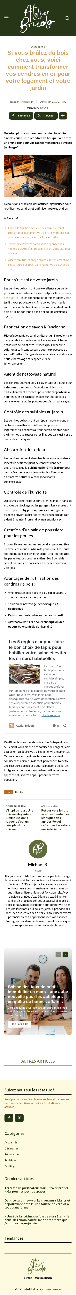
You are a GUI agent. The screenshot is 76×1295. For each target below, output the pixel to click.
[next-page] (65, 954)
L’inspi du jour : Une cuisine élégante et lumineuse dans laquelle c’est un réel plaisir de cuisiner (19, 819)
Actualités (38, 46)
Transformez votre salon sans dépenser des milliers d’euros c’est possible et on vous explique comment (39, 248)
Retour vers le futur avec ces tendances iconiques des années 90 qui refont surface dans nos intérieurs (55, 819)
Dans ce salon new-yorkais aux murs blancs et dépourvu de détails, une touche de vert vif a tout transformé (37, 1203)
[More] (63, 116)
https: (38, 870)
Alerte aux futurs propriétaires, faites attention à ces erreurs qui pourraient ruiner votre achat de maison (40, 264)
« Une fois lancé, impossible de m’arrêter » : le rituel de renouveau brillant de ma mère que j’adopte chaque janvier (36, 1219)
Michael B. (27, 101)
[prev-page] (58, 954)
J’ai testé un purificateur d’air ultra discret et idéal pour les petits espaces (36, 1189)
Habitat (20, 792)
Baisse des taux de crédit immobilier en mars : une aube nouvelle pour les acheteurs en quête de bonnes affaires (38, 994)
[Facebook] (8, 1118)
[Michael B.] (38, 849)
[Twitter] (19, 1118)
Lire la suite (19, 1024)
